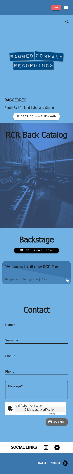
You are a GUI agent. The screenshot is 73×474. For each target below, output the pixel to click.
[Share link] (66, 21)
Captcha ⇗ (56, 414)
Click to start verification (40, 409)
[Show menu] (66, 7)
